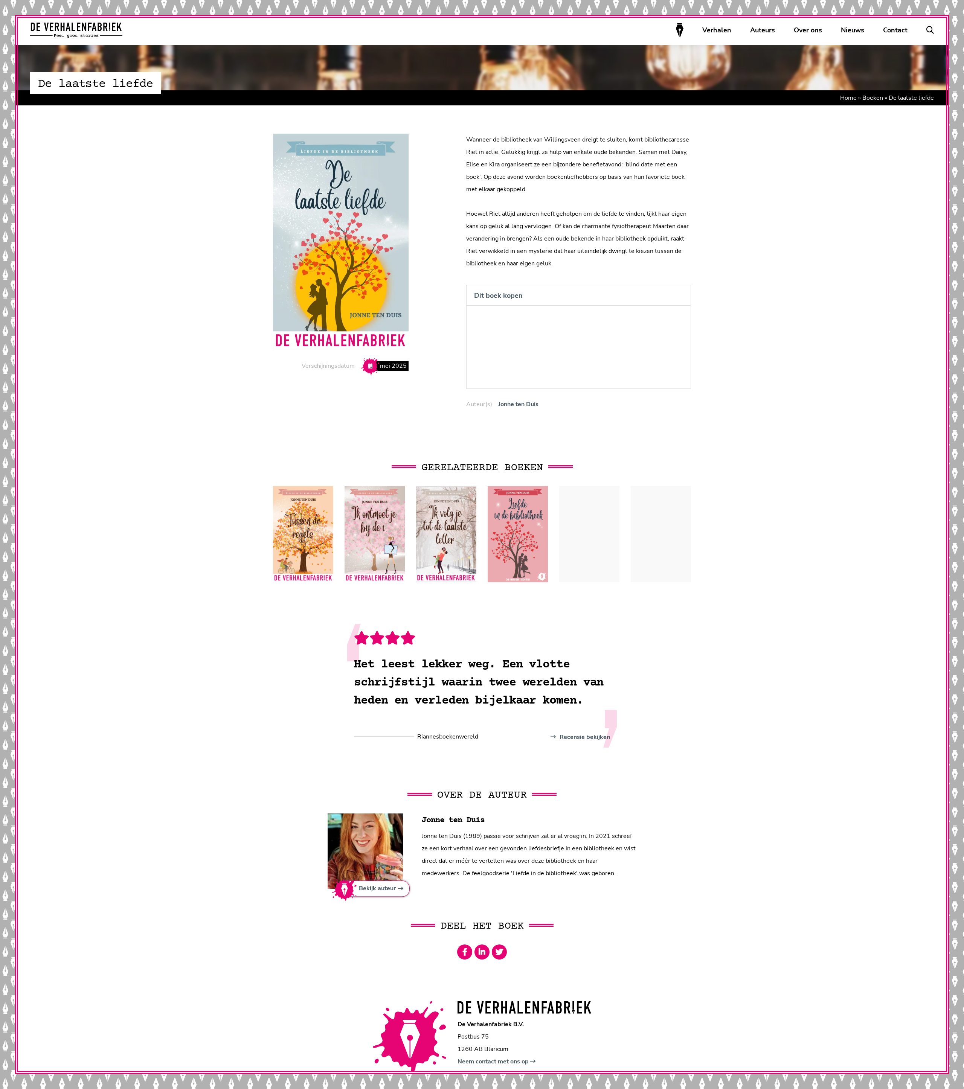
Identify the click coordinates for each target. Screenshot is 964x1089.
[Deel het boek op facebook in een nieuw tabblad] (464, 952)
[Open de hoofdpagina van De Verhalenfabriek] (76, 30)
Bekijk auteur (377, 889)
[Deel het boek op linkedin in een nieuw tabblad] (482, 952)
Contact (895, 30)
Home (848, 98)
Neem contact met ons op (494, 1061)
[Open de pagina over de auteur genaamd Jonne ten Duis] (365, 851)
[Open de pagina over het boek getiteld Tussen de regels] (303, 534)
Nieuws (852, 30)
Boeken (872, 98)
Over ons (808, 30)
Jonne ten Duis (518, 404)
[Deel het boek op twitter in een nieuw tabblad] (499, 952)
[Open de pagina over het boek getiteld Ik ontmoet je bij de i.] (375, 534)
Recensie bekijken (584, 737)
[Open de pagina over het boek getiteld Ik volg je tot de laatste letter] (446, 534)
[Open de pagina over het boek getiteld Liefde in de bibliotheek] (518, 534)
